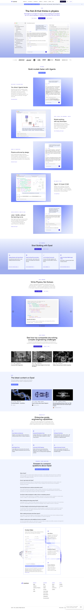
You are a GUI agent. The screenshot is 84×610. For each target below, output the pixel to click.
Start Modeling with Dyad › (59, 130)
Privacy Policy (27, 572)
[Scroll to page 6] (43, 326)
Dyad (34, 584)
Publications (45, 596)
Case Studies (45, 591)
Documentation (46, 598)
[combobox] (34, 551)
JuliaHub (34, 586)
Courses (44, 589)
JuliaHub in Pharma (36, 587)
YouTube (61, 586)
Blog (44, 584)
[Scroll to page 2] (40, 326)
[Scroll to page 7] (44, 326)
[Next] (71, 311)
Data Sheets (45, 592)
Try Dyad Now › (57, 193)
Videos (44, 587)
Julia (34, 589)
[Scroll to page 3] (41, 326)
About (53, 584)
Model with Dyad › (14, 226)
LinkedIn (60, 584)
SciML (34, 591)
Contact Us (54, 587)
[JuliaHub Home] (14, 1)
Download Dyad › (14, 99)
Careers (53, 589)
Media (53, 586)
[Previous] (13, 311)
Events (44, 586)
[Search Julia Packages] (67, 2)
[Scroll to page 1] (39, 326)
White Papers (45, 594)
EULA (65, 607)
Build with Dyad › (14, 161)
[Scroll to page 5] (42, 326)
